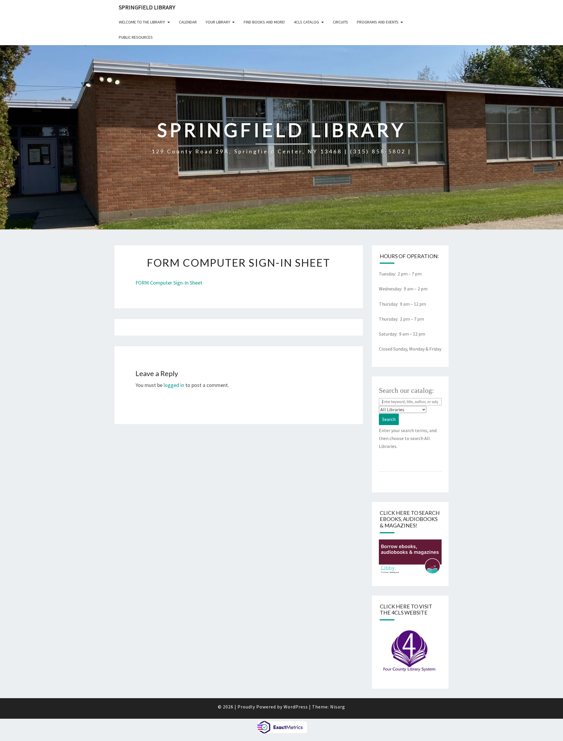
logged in (174, 385)
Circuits (340, 22)
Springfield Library (147, 7)
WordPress (296, 707)
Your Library (218, 22)
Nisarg (337, 707)
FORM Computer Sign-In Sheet (168, 282)
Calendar (188, 22)
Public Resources (136, 37)
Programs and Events (377, 22)
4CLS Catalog (306, 22)
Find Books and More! (264, 22)
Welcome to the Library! (142, 22)
